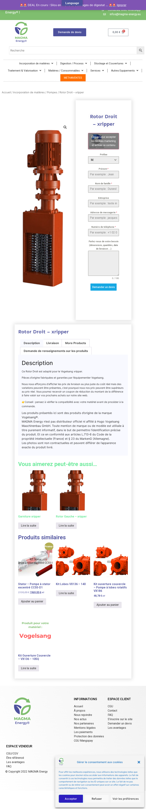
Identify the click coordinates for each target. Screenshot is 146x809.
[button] (139, 762)
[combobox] (103, 160)
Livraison (52, 343)
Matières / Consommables (64, 70)
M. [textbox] (92, 160)
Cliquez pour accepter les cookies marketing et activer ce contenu (103, 141)
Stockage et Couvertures (108, 63)
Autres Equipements (123, 70)
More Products (75, 343)
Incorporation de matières (34, 63)
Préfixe (103, 154)
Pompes (52, 92)
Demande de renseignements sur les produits (56, 351)
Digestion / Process (72, 63)
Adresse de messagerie (103, 212)
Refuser (97, 798)
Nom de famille (103, 183)
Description (32, 343)
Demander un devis (103, 287)
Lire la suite (28, 525)
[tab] (31, 343)
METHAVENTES (73, 77)
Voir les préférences (126, 798)
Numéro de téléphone (103, 227)
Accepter (71, 798)
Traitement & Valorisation (23, 70)
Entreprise (103, 198)
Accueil (6, 92)
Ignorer (121, 5)
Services (95, 70)
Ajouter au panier (32, 601)
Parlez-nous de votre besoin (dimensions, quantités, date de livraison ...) (103, 245)
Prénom (103, 169)
